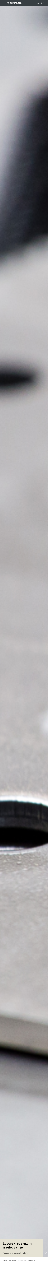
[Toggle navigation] (4, 3)
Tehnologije (12, 1260)
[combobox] (42, 3)
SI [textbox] (41, 3)
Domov (5, 1260)
